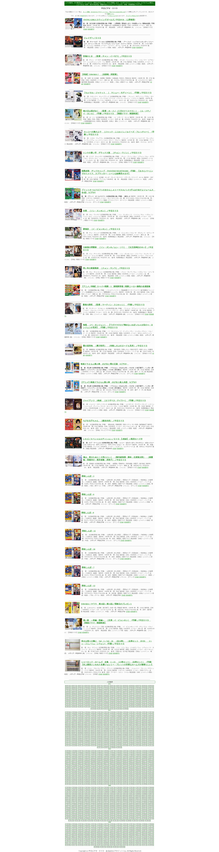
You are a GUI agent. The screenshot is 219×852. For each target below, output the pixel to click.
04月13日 (112, 698)
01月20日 (131, 706)
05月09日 (100, 696)
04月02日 (80, 700)
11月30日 (112, 714)
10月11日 (151, 718)
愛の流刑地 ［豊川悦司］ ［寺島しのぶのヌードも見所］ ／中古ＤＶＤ (115, 346)
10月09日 (138, 794)
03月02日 (119, 702)
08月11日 (138, 724)
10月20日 (106, 718)
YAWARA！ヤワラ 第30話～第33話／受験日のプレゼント (106, 604)
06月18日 (100, 692)
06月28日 (144, 690)
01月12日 (106, 708)
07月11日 (87, 690)
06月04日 (74, 694)
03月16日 (144, 700)
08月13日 (119, 686)
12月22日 (93, 712)
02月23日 (74, 704)
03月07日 (100, 702)
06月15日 (106, 692)
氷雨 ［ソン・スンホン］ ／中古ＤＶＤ (100, 211)
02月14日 (112, 704)
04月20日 (74, 698)
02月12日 (74, 782)
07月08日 (106, 728)
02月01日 (80, 706)
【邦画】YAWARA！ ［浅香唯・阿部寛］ (100, 74)
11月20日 (138, 789)
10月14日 (131, 718)
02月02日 (74, 706)
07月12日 (80, 690)
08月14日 (112, 686)
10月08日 (144, 757)
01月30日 (93, 706)
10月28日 (68, 718)
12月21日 (100, 712)
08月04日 (151, 686)
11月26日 (119, 753)
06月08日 (138, 692)
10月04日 (87, 720)
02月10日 (125, 704)
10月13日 (138, 718)
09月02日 (125, 722)
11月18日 (68, 716)
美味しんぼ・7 (88, 567)
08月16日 (106, 686)
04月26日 (138, 696)
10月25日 (87, 718)
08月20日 (87, 686)
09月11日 (68, 798)
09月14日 (74, 722)
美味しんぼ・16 (88, 549)
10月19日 (112, 718)
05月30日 (93, 694)
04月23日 (68, 698)
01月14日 (138, 745)
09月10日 (80, 761)
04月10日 (131, 698)
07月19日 (138, 688)
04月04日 (68, 700)
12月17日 (112, 751)
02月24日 (68, 704)
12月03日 (87, 753)
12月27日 (80, 712)
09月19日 (125, 832)
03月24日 (119, 739)
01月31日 (87, 706)
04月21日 (80, 737)
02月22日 (80, 704)
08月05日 (74, 726)
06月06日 (151, 692)
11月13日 (80, 791)
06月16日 (119, 731)
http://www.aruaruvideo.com (117, 12)
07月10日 (93, 690)
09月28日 (112, 720)
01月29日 (131, 782)
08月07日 (138, 686)
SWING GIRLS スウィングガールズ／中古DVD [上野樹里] (109, 20)
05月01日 (125, 696)
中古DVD (83, 16)
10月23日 (80, 794)
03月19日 (138, 700)
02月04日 (131, 743)
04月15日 (106, 737)
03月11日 (131, 777)
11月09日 (112, 716)
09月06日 (112, 722)
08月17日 (100, 686)
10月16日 (112, 794)
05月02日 (119, 696)
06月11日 (131, 692)
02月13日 (119, 704)
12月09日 (68, 714)
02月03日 (68, 706)
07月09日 (100, 690)
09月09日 (93, 722)
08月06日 (144, 686)
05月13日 (93, 735)
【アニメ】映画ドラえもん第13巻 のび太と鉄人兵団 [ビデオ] (109, 382)
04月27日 (131, 696)
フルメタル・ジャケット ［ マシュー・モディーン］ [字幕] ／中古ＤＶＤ (118, 93)
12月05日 (93, 714)
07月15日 (74, 728)
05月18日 (144, 694)
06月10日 (144, 731)
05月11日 (87, 696)
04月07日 (144, 737)
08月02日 (74, 688)
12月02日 (100, 714)
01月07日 (106, 747)
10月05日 (80, 720)
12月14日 (138, 712)
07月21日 (125, 688)
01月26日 (106, 706)
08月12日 (131, 724)
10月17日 (125, 718)
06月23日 (87, 731)
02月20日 (87, 704)
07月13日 (74, 690)
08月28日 (131, 798)
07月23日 (119, 688)
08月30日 (144, 722)
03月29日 (93, 700)
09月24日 (119, 759)
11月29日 (119, 714)
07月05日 (119, 690)
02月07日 (144, 704)
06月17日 (112, 731)
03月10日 (74, 741)
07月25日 (131, 726)
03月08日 (93, 702)
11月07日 (125, 716)
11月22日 (144, 714)
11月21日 (151, 714)
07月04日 (131, 728)
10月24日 (93, 718)
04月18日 (87, 698)
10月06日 (74, 720)
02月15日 (106, 704)
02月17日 (93, 704)
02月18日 (74, 743)
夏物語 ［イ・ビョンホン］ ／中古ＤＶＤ (101, 229)
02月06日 (151, 704)
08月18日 (93, 686)
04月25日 (144, 696)
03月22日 (125, 700)
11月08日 (119, 716)
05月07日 (112, 696)
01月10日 (119, 708)
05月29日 (100, 694)
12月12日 (151, 712)
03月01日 (125, 702)
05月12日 (100, 735)
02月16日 (100, 704)
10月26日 (80, 718)
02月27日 (144, 702)
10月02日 (80, 796)
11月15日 (87, 716)
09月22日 (131, 720)
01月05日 (119, 747)
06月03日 (87, 733)
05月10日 (93, 696)
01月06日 (125, 708)
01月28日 (74, 745)
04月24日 (151, 696)
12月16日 (125, 712)
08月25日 (74, 724)
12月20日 (112, 712)
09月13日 (80, 722)
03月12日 (80, 702)
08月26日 (68, 724)
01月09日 (122, 820)
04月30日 (93, 773)
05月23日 (125, 694)
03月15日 (151, 700)
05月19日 (68, 735)
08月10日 (144, 724)
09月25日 (112, 796)
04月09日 (138, 698)
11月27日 (112, 789)
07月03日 (125, 690)
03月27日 (106, 700)
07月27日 (100, 688)
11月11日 (100, 716)
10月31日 (151, 716)
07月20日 (131, 688)
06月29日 (138, 690)
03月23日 (119, 700)
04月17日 (93, 698)
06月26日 (68, 692)
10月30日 (138, 791)
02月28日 (138, 702)
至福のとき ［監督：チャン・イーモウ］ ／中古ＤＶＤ (107, 56)
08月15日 (125, 724)
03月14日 (68, 702)
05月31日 (87, 694)
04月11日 (125, 698)
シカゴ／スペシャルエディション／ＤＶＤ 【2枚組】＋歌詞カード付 (112, 439)
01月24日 (119, 706)
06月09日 (151, 731)
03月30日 (87, 700)
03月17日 (144, 739)
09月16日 (151, 720)
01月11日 (112, 708)
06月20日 (93, 692)
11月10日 (106, 716)
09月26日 (125, 720)
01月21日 (106, 745)
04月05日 (151, 698)
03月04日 (100, 741)
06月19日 (144, 804)
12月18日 (106, 787)
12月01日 (106, 714)
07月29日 (106, 726)
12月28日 (74, 712)
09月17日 (138, 759)
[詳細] (85, 29)
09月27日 (119, 720)
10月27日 (74, 718)
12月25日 (80, 787)
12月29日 (68, 712)
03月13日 (74, 702)
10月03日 (93, 720)
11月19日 (144, 753)
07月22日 (138, 726)
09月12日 (87, 722)
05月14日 (80, 696)
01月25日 (112, 706)
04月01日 (80, 739)
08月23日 (74, 686)
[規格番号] (90, 29)
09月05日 (119, 722)
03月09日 (87, 702)
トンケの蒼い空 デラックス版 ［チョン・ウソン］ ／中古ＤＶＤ (112, 153)
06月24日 (80, 731)
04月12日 (119, 698)
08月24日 (68, 686)
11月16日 (80, 716)
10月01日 (87, 759)
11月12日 (87, 755)
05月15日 (74, 696)
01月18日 (144, 706)
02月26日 (151, 702)
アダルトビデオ (113, 16)
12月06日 (87, 714)
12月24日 (87, 751)
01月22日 (74, 784)
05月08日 (106, 696)
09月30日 (100, 720)
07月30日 (87, 688)
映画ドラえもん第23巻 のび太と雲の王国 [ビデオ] (105, 364)
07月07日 (106, 690)
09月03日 (112, 761)
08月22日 (93, 724)
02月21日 (68, 743)
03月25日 (112, 739)
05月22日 (131, 694)
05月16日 (68, 696)
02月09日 (131, 704)
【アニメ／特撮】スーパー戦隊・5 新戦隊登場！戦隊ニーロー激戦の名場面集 (115, 286)
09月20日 (144, 720)
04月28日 (138, 735)
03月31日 (87, 739)
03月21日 (131, 700)
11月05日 (119, 755)
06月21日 (87, 692)
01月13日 (100, 708)
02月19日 (131, 779)
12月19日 (119, 712)
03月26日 (112, 700)
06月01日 (80, 694)
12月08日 (74, 714)
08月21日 (80, 686)
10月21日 (100, 718)
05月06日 (125, 735)
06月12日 (125, 692)
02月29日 (131, 702)
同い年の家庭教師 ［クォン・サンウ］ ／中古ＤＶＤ (106, 268)
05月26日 (125, 733)
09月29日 (106, 720)
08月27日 (144, 761)
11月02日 (138, 716)
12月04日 (80, 789)
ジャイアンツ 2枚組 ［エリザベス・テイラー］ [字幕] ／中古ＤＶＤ (114, 400)
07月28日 (93, 688)
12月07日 (80, 714)
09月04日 (100, 798)
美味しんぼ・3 (88, 476)
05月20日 (151, 733)
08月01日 (100, 726)
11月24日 (138, 714)
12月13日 (144, 712)
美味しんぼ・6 (88, 494)
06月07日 (144, 692)
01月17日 (151, 706)
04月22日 (74, 737)
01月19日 (138, 706)
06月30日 (144, 728)
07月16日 (119, 765)
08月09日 (125, 686)
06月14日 (112, 692)
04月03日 (74, 700)
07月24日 (112, 688)
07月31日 (80, 688)
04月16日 (100, 698)
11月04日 (131, 716)
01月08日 (131, 784)
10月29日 (144, 755)
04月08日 (138, 737)
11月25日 (131, 714)
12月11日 (138, 787)
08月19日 (100, 724)
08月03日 (68, 688)
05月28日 (106, 694)
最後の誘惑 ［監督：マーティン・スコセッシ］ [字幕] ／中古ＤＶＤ (114, 305)
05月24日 (119, 694)
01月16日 (93, 708)
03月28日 (100, 700)
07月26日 (106, 688)
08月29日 (151, 722)
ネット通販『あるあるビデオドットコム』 (96, 12)
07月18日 (144, 688)
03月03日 (106, 741)
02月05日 (100, 782)
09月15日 (68, 722)
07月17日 (151, 688)
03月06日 (106, 702)
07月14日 (68, 690)
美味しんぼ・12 (88, 586)
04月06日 (144, 698)
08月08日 (131, 686)
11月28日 (125, 714)
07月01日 (138, 728)
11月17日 (74, 716)
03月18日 (138, 739)
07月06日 (112, 690)
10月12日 (144, 718)
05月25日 (112, 694)
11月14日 (93, 716)
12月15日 (131, 712)
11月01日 (144, 716)
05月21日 (138, 694)
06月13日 (119, 692)
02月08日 (138, 704)
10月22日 (87, 757)
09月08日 (100, 722)
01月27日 (100, 706)
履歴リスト (110, 14)
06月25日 (74, 692)
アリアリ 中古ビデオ (132, 16)
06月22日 (80, 692)
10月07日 (68, 720)
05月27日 (119, 733)
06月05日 (68, 694)
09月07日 (106, 722)
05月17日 (151, 694)
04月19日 (80, 698)
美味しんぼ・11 (89, 531)
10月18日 (119, 718)
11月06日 (112, 791)
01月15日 (106, 784)
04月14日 (106, 698)
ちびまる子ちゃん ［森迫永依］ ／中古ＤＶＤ (103, 421)
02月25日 (131, 741)
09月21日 (138, 720)
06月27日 (151, 690)
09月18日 (125, 796)
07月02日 (131, 690)
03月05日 (112, 702)
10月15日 (119, 757)
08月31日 (138, 722)
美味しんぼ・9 (87, 513)
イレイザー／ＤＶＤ (92, 38)
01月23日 (125, 706)
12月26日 (87, 712)
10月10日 (125, 830)
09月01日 (131, 722)
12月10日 (144, 751)
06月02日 (93, 733)
